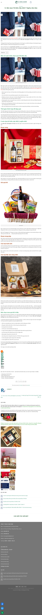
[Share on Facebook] (18, 381)
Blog (9, 588)
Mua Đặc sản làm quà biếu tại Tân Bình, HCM (11, 501)
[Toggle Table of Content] (6, 53)
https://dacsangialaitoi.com (9, 538)
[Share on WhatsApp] (16, 381)
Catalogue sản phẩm (5, 566)
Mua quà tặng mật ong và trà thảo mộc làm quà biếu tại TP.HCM (15, 498)
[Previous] (1, 359)
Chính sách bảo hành (5, 559)
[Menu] (1, 2)
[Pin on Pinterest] (24, 381)
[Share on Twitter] (20, 381)
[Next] (4, 359)
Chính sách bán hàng (5, 561)
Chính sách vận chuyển (5, 556)
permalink (28, 385)
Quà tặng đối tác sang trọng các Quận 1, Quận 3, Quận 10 (13, 504)
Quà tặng (21, 6)
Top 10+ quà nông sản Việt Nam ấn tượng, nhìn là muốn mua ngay (15, 495)
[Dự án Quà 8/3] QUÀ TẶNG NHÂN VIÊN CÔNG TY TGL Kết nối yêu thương (17, 507)
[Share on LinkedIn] (25, 381)
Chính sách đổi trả (4, 554)
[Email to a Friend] (22, 381)
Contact (12, 588)
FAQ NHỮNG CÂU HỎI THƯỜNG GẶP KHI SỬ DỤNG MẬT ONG (24, 588)
